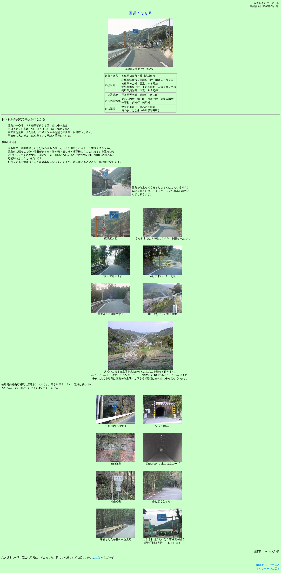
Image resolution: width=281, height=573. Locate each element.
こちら (96, 557)
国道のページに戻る (268, 565)
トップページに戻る (268, 568)
